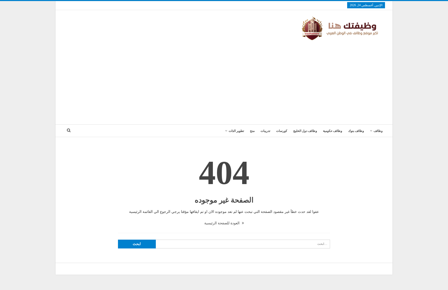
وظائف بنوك (356, 131)
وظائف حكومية (332, 131)
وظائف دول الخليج (305, 131)
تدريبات (265, 131)
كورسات (281, 131)
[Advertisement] (224, 80)
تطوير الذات (236, 131)
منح (252, 131)
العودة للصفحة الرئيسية (222, 223)
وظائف (378, 131)
